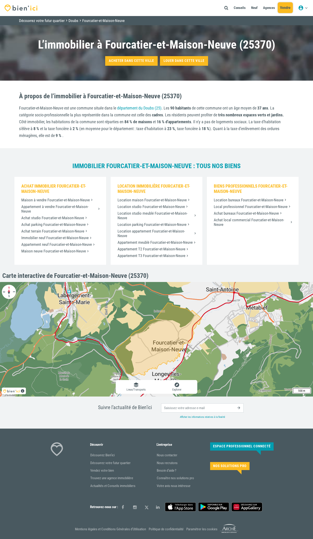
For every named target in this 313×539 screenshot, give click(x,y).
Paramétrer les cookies (201, 529)
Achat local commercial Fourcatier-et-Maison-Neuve (249, 222)
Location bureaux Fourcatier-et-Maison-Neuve (248, 200)
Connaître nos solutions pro (175, 478)
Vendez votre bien (102, 470)
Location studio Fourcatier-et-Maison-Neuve (151, 206)
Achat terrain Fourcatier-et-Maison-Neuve (52, 231)
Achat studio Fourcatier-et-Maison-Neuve (52, 218)
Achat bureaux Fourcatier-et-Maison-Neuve (246, 213)
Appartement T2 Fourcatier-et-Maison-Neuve (151, 249)
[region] (156, 339)
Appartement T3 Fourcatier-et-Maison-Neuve (151, 255)
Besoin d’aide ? (166, 470)
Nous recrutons (167, 463)
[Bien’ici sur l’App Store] (180, 507)
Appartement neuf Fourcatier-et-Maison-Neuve (56, 244)
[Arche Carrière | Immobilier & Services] (229, 532)
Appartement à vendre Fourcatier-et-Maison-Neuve (54, 208)
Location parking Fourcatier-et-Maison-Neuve (152, 224)
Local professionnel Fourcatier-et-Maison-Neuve (251, 206)
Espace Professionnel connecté (242, 446)
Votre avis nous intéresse (173, 486)
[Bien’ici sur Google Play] (213, 507)
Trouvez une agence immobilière (111, 478)
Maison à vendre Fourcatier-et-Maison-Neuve (55, 200)
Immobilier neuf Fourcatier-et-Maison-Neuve (55, 237)
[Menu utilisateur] (303, 8)
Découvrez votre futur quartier (110, 463)
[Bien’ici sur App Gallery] (247, 507)
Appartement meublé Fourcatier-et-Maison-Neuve (155, 242)
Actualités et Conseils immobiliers (112, 486)
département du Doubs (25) (139, 108)
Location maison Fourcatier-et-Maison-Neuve (152, 200)
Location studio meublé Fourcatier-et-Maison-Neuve (152, 215)
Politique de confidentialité (166, 529)
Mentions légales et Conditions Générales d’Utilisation (110, 529)
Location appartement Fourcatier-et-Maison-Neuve (151, 233)
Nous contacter (167, 455)
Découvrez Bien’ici (102, 455)
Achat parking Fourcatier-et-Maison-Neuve (53, 224)
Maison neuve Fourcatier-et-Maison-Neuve (53, 251)
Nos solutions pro (230, 466)
